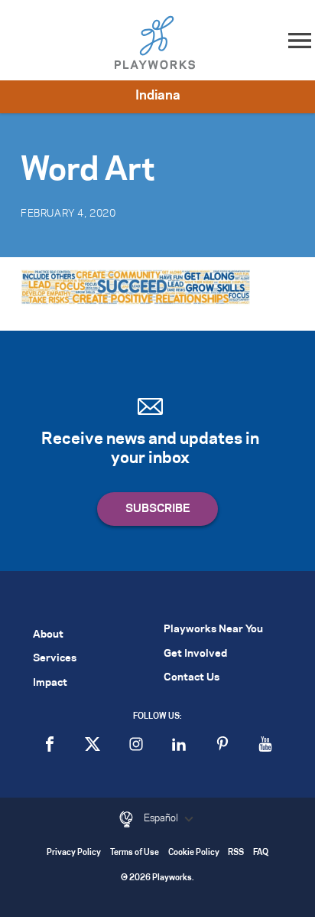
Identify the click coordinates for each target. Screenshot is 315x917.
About (48, 635)
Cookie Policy (193, 853)
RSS (236, 853)
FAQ (260, 853)
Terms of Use (134, 853)
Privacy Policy (74, 853)
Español (162, 818)
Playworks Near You (213, 630)
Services (54, 659)
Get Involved (195, 654)
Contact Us (191, 678)
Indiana (157, 96)
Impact (50, 683)
